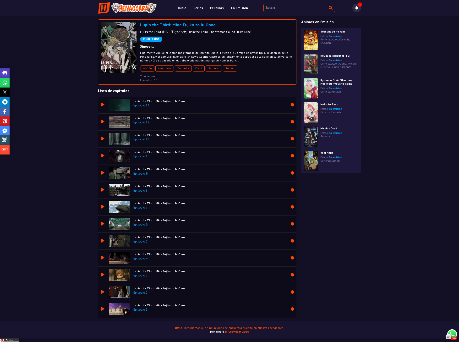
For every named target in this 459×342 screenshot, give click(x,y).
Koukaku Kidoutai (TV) (335, 55)
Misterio (325, 67)
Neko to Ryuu (329, 104)
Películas (217, 8)
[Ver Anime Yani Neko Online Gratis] (311, 161)
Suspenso (345, 67)
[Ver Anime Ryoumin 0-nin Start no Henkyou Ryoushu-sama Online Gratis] (311, 88)
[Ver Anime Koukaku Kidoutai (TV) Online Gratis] (311, 64)
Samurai (213, 68)
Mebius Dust (328, 128)
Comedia (183, 68)
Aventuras (164, 68)
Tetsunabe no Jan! (332, 31)
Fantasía (336, 91)
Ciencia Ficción (347, 63)
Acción (147, 68)
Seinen (230, 68)
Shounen (325, 42)
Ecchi (198, 68)
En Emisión (239, 8)
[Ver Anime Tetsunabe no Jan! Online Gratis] (311, 40)
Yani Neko (326, 152)
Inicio (182, 8)
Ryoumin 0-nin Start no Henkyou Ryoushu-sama (336, 81)
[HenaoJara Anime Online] (127, 8)
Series (198, 8)
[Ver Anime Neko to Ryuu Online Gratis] (311, 112)
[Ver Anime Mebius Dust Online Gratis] (311, 137)
